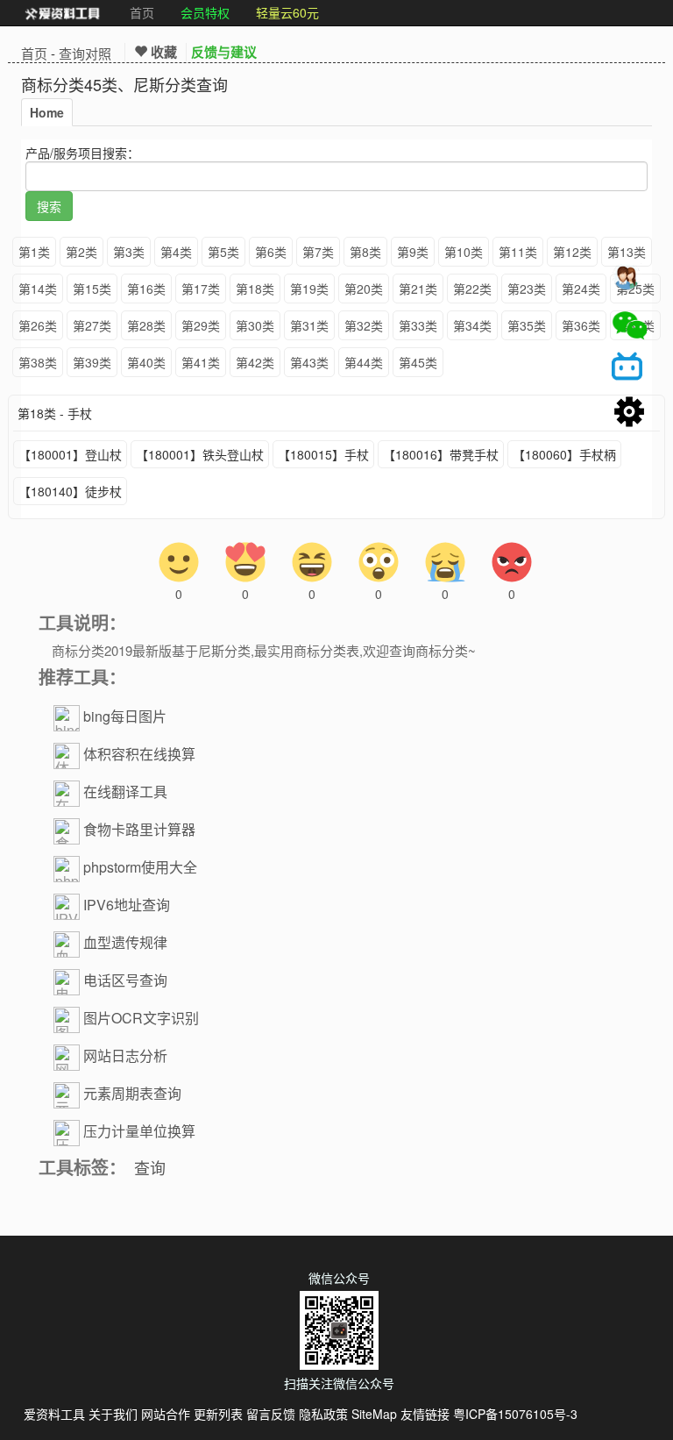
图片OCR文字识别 (141, 1018)
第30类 (255, 325)
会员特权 (205, 12)
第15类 (92, 288)
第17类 (200, 288)
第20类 (363, 288)
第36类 (581, 325)
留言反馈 (270, 1413)
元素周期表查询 (132, 1093)
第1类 (34, 251)
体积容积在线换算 (139, 754)
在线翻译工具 (125, 791)
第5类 (223, 251)
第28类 (146, 325)
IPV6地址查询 (126, 905)
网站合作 (165, 1413)
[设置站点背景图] (629, 413)
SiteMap (374, 1413)
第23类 (526, 288)
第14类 (37, 288)
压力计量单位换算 (139, 1131)
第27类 (92, 325)
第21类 (418, 288)
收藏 (162, 51)
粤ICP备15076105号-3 (515, 1413)
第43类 (309, 362)
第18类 (255, 288)
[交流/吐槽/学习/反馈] (629, 281)
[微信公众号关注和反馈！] (629, 325)
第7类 (318, 251)
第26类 (37, 325)
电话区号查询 (125, 980)
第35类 (526, 325)
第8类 (365, 251)
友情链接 (425, 1413)
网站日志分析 (125, 1055)
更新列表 (218, 1413)
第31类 (309, 325)
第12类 (572, 251)
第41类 (200, 362)
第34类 (472, 325)
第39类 (92, 362)
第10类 (463, 251)
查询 (150, 1167)
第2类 (81, 251)
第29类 (200, 325)
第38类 (37, 362)
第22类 (472, 288)
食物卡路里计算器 (139, 829)
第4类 (176, 251)
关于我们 (113, 1413)
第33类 (418, 325)
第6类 (271, 251)
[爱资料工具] (62, 13)
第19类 (309, 288)
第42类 (255, 362)
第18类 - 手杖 (55, 413)
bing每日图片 (124, 716)
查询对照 (85, 53)
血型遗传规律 (125, 942)
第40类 (146, 362)
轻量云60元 (287, 12)
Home (47, 112)
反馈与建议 (224, 51)
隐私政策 (323, 1413)
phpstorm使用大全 (140, 867)
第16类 (146, 288)
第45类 (418, 362)
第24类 (581, 288)
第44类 (363, 362)
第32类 (363, 325)
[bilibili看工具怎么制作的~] (629, 369)
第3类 (129, 251)
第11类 (518, 251)
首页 (142, 12)
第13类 (626, 251)
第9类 (413, 251)
